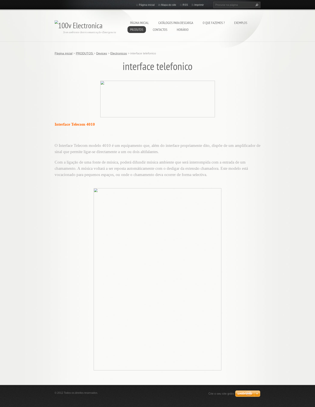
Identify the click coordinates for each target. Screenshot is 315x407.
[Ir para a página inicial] (78, 24)
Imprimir (199, 4)
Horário (183, 29)
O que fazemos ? (214, 23)
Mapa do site (168, 4)
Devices (101, 53)
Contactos (160, 29)
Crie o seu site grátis (221, 393)
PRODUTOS (136, 29)
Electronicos (118, 53)
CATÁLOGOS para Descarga (175, 23)
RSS (185, 4)
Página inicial (139, 23)
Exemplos (240, 23)
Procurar (256, 5)
